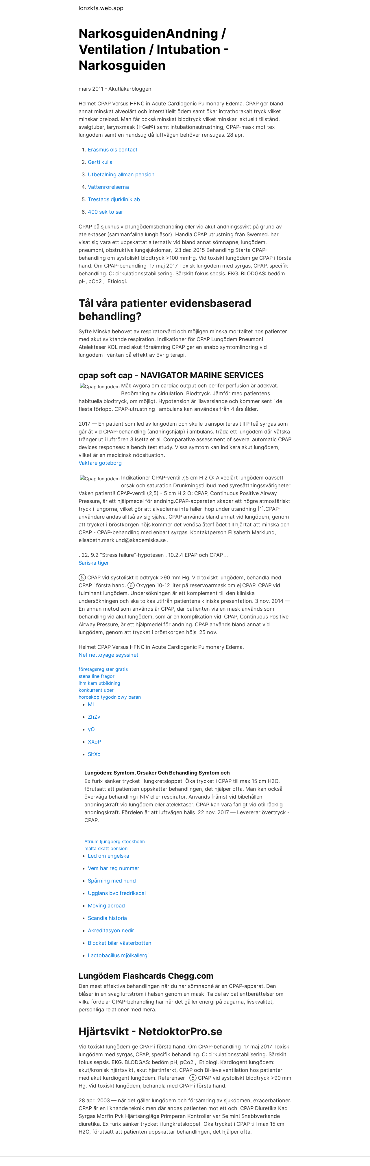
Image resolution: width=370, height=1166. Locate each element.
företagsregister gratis (103, 669)
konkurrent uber (96, 690)
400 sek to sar (105, 212)
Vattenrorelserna (108, 187)
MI (91, 704)
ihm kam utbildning (99, 683)
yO (91, 729)
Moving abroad (106, 906)
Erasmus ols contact (113, 150)
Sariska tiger (94, 563)
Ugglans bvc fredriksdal (117, 893)
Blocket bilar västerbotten (119, 943)
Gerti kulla (100, 162)
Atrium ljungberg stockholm (114, 841)
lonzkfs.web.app (101, 8)
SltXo (94, 754)
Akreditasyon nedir (111, 930)
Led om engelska (108, 856)
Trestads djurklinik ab (114, 199)
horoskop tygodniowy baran (110, 697)
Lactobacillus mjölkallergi (118, 955)
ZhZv (94, 717)
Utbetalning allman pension (121, 174)
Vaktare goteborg (100, 463)
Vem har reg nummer (113, 868)
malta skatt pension (105, 848)
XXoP (94, 742)
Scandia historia (107, 918)
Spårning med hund (112, 881)
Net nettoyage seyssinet (108, 655)
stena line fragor (96, 676)
